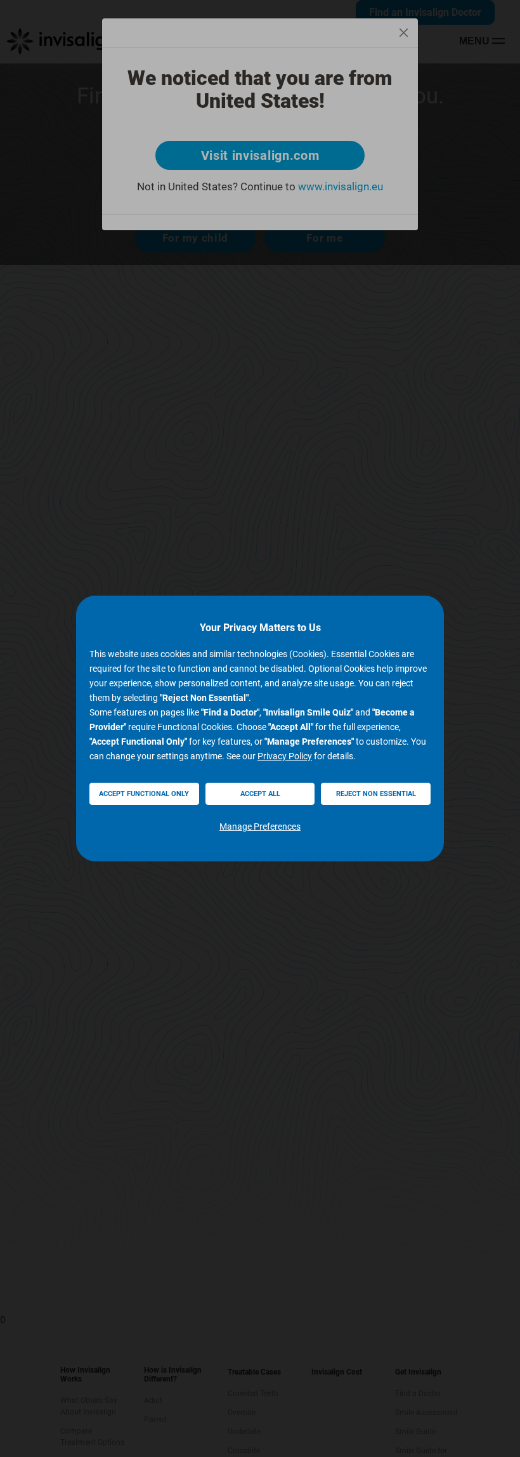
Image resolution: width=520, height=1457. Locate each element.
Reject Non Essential (376, 794)
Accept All (260, 794)
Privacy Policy (284, 756)
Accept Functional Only (144, 794)
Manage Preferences (260, 826)
